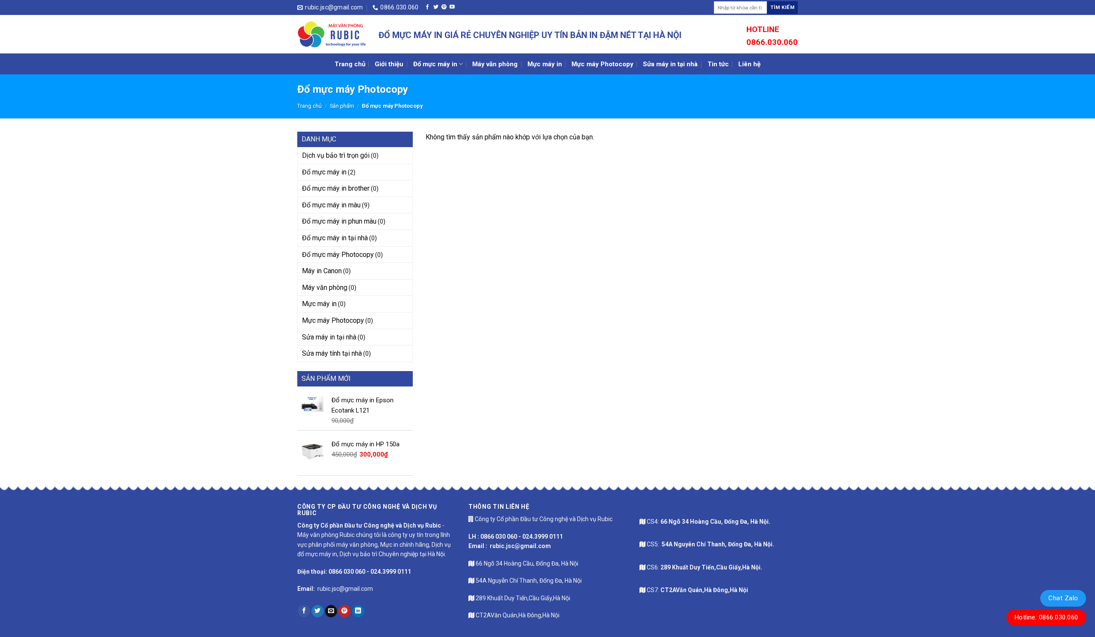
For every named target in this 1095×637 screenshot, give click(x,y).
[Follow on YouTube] (452, 7)
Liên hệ (749, 64)
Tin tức (718, 64)
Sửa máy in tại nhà (670, 64)
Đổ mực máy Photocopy (338, 255)
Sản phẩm (342, 106)
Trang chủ (349, 64)
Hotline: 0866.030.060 (1046, 617)
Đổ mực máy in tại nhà (335, 238)
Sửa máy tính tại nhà (332, 353)
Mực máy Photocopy (602, 64)
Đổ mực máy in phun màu (339, 221)
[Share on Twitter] (317, 611)
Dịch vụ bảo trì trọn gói (336, 155)
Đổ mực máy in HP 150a (365, 444)
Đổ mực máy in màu (331, 205)
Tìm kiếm (782, 7)
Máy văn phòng (495, 64)
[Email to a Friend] (331, 611)
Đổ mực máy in (435, 64)
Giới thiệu (389, 64)
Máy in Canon (322, 271)
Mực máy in (544, 64)
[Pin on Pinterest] (344, 611)
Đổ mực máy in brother (336, 188)
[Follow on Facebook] (427, 7)
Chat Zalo (1063, 598)
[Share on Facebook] (304, 611)
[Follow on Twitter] (435, 7)
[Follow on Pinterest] (444, 7)
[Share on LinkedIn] (358, 611)
